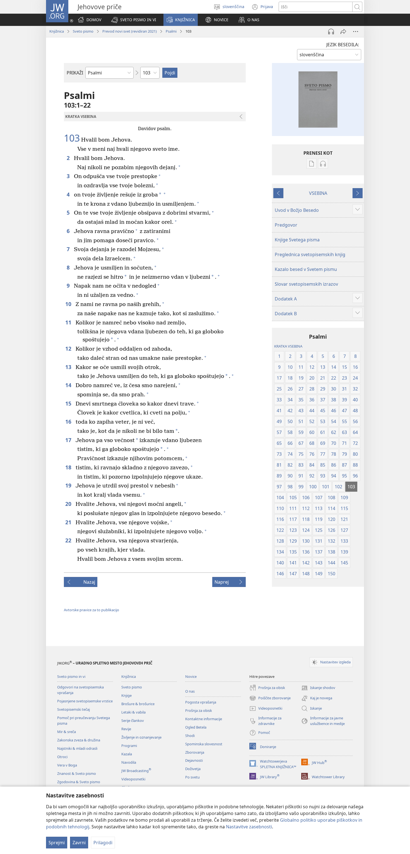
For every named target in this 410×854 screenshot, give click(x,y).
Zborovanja (194, 752)
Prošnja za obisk (198, 710)
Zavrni (79, 843)
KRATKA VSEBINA (288, 346)
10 (69, 304)
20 (69, 503)
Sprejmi (57, 843)
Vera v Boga (67, 765)
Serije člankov (132, 720)
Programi (129, 745)
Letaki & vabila (133, 712)
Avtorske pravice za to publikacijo (91, 609)
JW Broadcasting (136, 770)
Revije (126, 728)
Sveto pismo (83, 31)
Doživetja (193, 768)
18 (69, 467)
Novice (191, 676)
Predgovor (286, 225)
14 (69, 385)
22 (69, 540)
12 (69, 348)
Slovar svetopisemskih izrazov (306, 284)
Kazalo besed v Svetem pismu (306, 269)
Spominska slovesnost (203, 743)
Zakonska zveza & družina (78, 740)
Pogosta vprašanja (200, 702)
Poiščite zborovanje (270, 698)
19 (69, 485)
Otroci (62, 756)
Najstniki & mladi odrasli (77, 748)
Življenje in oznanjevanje (141, 737)
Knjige (126, 695)
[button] (133, 20)
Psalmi (171, 31)
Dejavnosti (194, 760)
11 (69, 322)
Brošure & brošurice (138, 703)
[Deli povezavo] (343, 31)
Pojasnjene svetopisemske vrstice (85, 700)
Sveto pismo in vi (71, 676)
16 (69, 421)
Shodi (190, 735)
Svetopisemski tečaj (73, 709)
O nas (190, 691)
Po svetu (192, 777)
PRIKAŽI (75, 73)
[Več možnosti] (356, 31)
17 (69, 440)
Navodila (128, 762)
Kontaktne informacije (203, 718)
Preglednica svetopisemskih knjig (310, 254)
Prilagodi (102, 843)
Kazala (126, 753)
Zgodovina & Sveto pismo (78, 781)
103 (72, 138)
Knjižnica (56, 31)
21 (69, 522)
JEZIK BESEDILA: (342, 45)
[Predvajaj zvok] (331, 31)
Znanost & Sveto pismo (76, 773)
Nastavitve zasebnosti (249, 827)
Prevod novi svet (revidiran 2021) (129, 31)
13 (69, 367)
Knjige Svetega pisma (297, 240)
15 (69, 403)
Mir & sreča (66, 731)
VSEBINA (318, 193)
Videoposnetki (133, 779)
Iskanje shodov (318, 688)
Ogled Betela (195, 727)
